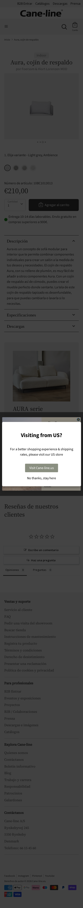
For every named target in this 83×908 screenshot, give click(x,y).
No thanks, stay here (41, 478)
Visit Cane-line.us (41, 468)
